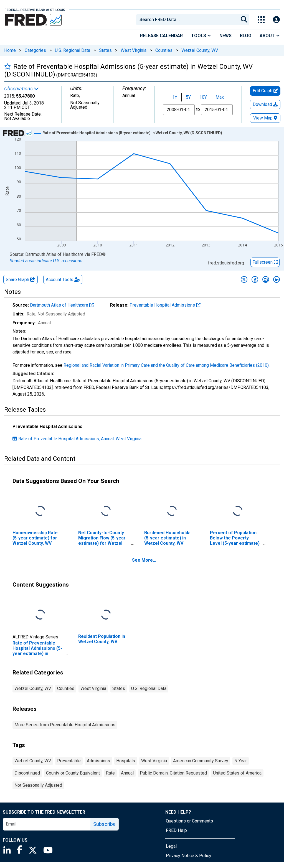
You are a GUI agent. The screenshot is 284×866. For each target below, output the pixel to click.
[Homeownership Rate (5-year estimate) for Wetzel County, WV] (40, 511)
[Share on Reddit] (265, 279)
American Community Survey (200, 760)
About (268, 35)
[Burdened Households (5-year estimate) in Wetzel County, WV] (172, 511)
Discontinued (27, 773)
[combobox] (187, 19)
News (225, 35)
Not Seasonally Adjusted (38, 785)
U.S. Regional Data (72, 50)
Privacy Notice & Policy (188, 855)
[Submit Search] (244, 19)
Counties (164, 50)
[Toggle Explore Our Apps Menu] (261, 19)
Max (219, 97)
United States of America (237, 773)
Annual (127, 773)
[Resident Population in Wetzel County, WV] (106, 614)
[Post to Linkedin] (276, 279)
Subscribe (104, 824)
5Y (188, 97)
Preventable (69, 760)
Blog (245, 35)
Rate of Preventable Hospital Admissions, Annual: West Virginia (79, 438)
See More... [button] (144, 560)
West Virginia (133, 50)
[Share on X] (244, 279)
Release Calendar (161, 35)
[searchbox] (188, 19)
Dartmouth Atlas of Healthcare (59, 305)
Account (59, 279)
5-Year (240, 760)
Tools (199, 35)
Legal (171, 846)
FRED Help (176, 830)
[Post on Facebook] (255, 279)
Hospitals (125, 760)
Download (263, 104)
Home (10, 50)
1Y (174, 97)
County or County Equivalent (73, 773)
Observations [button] (19, 88)
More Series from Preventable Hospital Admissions (64, 724)
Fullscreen (263, 262)
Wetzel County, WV (199, 50)
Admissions (98, 760)
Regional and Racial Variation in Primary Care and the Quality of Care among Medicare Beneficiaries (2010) (166, 365)
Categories (35, 50)
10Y (203, 97)
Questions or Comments (189, 821)
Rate (110, 773)
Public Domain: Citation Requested (173, 773)
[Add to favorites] (7, 66)
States (105, 50)
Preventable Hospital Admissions (163, 305)
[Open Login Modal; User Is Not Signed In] (276, 19)
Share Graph (18, 279)
